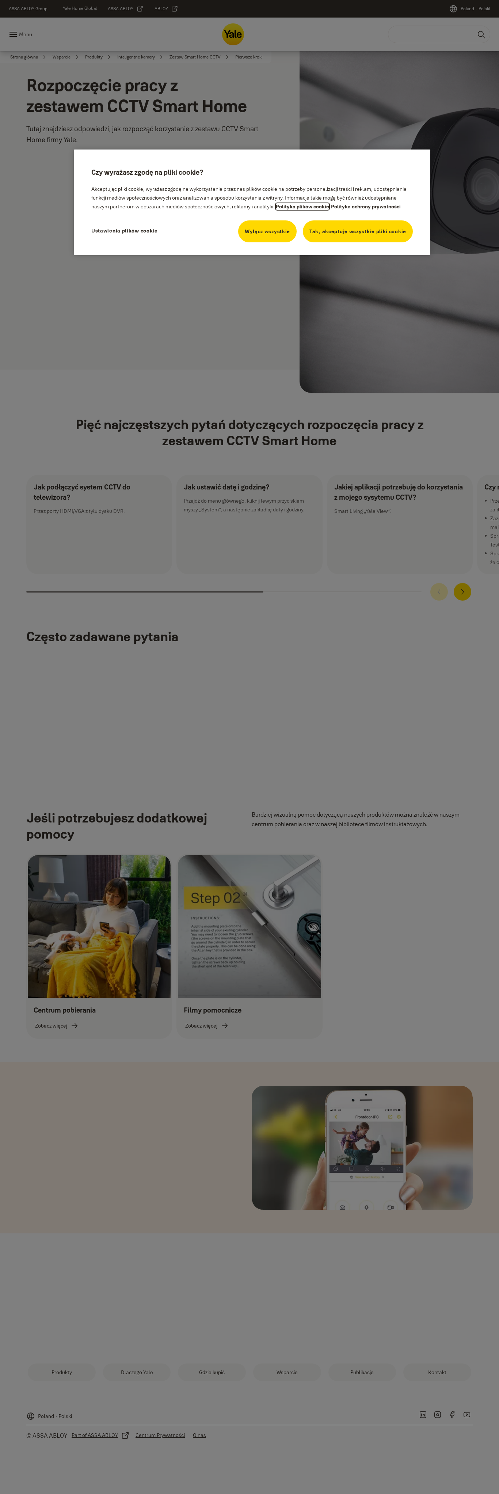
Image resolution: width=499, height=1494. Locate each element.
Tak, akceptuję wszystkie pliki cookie (357, 231)
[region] (252, 202)
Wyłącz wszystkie (267, 231)
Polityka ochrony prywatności (366, 206)
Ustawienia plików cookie (124, 230)
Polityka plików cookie (302, 206)
